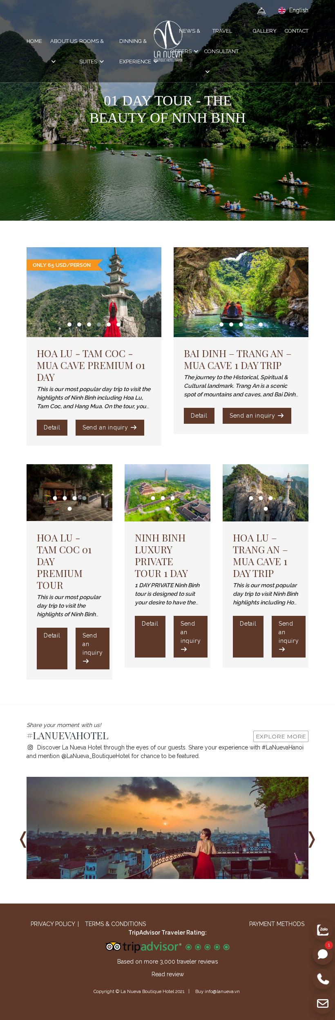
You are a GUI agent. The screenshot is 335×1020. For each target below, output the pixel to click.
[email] (323, 1003)
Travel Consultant (221, 41)
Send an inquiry (106, 427)
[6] (167, 828)
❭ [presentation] (312, 838)
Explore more (281, 736)
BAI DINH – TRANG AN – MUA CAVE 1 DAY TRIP (238, 359)
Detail (52, 427)
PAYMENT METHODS (276, 924)
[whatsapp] (323, 954)
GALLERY (265, 31)
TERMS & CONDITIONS (115, 924)
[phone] (323, 979)
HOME (34, 41)
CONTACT (296, 31)
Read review (168, 974)
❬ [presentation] (23, 838)
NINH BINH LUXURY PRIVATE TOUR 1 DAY (161, 555)
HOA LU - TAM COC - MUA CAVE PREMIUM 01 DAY (91, 365)
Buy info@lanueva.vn (217, 991)
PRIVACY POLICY (53, 924)
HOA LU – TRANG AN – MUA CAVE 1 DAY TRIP (260, 555)
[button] (69, 324)
